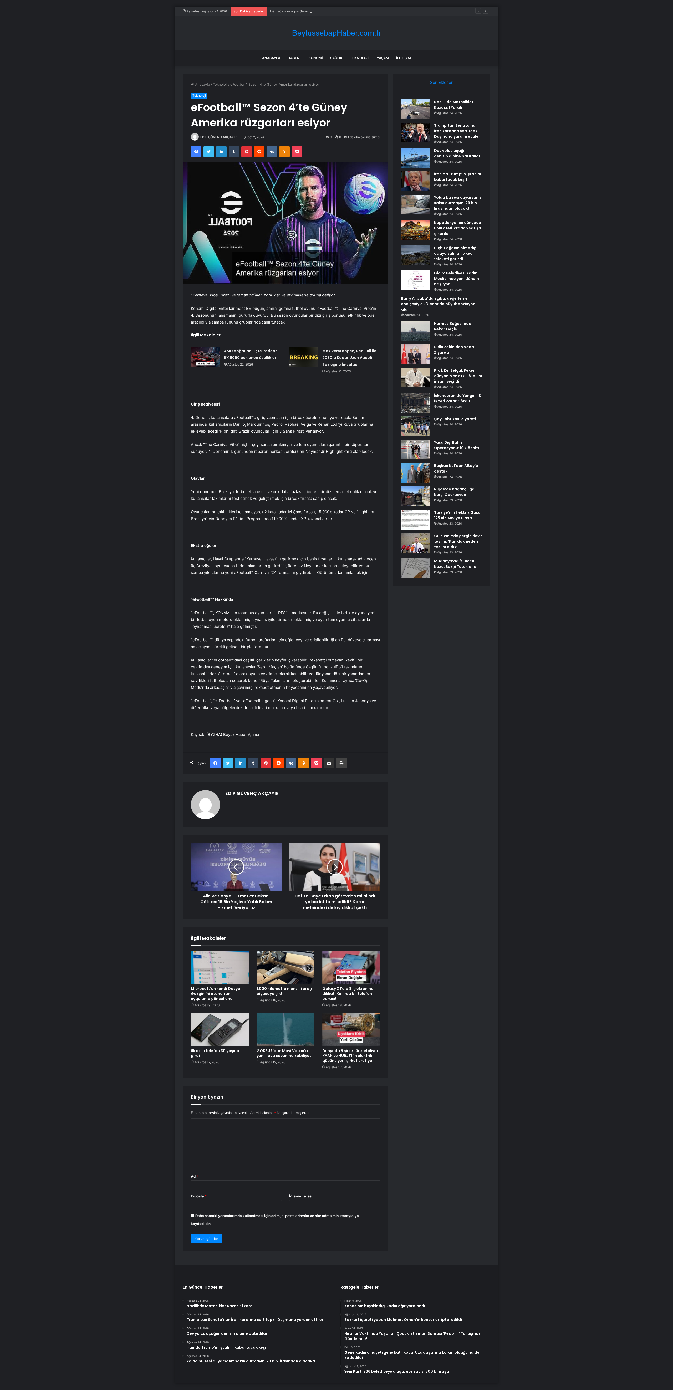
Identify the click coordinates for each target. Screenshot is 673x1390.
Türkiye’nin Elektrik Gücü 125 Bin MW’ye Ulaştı (457, 515)
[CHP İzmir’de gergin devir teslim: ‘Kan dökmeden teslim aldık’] (415, 543)
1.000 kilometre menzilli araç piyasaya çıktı (284, 991)
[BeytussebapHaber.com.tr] (336, 33)
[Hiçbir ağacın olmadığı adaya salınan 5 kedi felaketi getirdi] (415, 255)
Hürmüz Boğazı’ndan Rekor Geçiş (454, 326)
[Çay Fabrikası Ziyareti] (415, 426)
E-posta (199, 1196)
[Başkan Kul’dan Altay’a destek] (415, 473)
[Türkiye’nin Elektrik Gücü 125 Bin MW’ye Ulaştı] (415, 520)
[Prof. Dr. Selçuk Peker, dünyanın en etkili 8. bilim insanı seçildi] (415, 377)
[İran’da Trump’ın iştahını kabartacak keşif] (415, 181)
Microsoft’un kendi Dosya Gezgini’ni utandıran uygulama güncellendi (215, 993)
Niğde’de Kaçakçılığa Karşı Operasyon (454, 491)
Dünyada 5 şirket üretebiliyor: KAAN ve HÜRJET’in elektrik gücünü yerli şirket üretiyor (350, 1055)
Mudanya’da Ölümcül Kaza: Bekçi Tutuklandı (455, 563)
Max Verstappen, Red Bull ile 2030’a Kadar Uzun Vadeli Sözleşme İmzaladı (349, 357)
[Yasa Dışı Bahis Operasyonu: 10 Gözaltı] (415, 449)
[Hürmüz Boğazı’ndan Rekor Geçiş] (415, 331)
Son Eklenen (441, 82)
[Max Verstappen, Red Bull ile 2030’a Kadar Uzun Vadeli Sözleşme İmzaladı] (303, 357)
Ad (194, 1176)
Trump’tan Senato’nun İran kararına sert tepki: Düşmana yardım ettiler (457, 131)
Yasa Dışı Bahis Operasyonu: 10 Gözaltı (456, 445)
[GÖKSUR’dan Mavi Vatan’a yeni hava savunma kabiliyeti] (285, 1029)
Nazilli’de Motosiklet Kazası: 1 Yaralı (453, 104)
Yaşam (383, 58)
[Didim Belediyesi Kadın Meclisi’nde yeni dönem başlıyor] (415, 280)
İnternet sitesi (301, 1196)
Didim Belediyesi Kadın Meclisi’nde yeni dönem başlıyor (456, 278)
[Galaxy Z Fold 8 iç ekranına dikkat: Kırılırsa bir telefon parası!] (351, 967)
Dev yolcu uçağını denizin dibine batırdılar (304, 11)
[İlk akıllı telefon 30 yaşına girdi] (220, 1029)
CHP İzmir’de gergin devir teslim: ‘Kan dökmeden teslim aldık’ (458, 541)
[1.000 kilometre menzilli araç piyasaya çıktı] (285, 967)
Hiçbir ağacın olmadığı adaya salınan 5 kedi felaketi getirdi (455, 253)
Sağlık (336, 58)
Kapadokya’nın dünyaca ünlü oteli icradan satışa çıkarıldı (457, 228)
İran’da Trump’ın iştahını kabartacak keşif (457, 176)
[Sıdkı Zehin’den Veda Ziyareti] (415, 354)
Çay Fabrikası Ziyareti (455, 419)
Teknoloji (359, 58)
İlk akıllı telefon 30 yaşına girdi (215, 1053)
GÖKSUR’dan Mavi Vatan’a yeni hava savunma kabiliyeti (284, 1053)
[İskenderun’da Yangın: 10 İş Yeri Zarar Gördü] (415, 403)
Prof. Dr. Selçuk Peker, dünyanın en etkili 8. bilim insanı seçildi (458, 376)
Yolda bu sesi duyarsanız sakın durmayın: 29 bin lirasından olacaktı (458, 203)
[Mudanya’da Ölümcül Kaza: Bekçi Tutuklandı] (415, 568)
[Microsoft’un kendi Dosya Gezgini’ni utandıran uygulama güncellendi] (220, 967)
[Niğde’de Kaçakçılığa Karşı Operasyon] (415, 496)
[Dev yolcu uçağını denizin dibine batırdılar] (415, 158)
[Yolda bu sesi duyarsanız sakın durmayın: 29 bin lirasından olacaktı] (415, 204)
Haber (293, 58)
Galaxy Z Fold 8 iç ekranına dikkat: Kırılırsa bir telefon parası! (348, 993)
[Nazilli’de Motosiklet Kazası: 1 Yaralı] (415, 109)
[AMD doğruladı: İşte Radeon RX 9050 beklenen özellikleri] (205, 357)
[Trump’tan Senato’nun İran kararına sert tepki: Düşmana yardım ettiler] (415, 132)
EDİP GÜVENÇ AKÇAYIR (218, 137)
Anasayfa (271, 58)
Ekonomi (315, 58)
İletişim (403, 58)
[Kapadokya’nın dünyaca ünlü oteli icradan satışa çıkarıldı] (415, 230)
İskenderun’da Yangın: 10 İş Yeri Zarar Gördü (457, 398)
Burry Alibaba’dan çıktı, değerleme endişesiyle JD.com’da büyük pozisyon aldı (438, 304)
